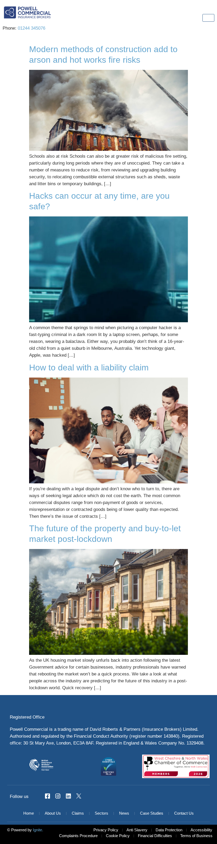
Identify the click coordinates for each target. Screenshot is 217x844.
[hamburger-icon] (208, 18)
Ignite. (37, 830)
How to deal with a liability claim (89, 368)
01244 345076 (31, 28)
